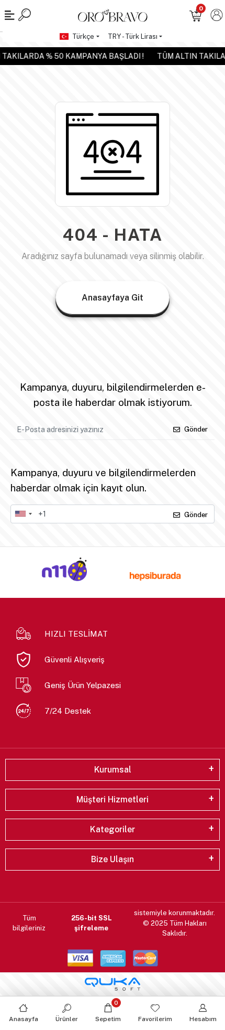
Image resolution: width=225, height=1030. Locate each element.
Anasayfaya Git (112, 298)
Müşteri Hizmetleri (112, 799)
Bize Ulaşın (112, 859)
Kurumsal (112, 770)
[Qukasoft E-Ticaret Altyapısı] (112, 984)
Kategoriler (112, 829)
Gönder (196, 429)
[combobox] (23, 514)
